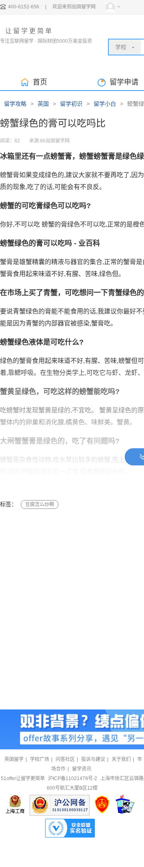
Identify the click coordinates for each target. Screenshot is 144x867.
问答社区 (65, 759)
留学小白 (105, 103)
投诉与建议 (93, 759)
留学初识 (71, 103)
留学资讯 (81, 769)
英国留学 (14, 759)
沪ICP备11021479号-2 (72, 778)
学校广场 (39, 759)
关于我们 (121, 759)
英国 (43, 103)
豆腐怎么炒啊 (39, 504)
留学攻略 (15, 103)
